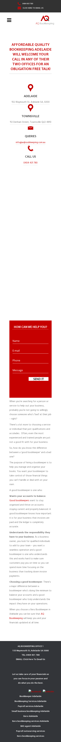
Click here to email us (33, 8)
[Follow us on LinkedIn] (48, 692)
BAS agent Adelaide (30, 726)
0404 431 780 (27, 3)
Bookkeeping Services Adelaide (30, 701)
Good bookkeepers (19, 500)
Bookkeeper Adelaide (30, 696)
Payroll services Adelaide (30, 706)
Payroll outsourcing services (30, 731)
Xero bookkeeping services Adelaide (30, 721)
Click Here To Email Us (34, 659)
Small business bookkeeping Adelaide (31, 711)
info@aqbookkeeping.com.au (30, 142)
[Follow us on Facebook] (35, 692)
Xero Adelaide (30, 716)
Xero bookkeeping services (30, 736)
